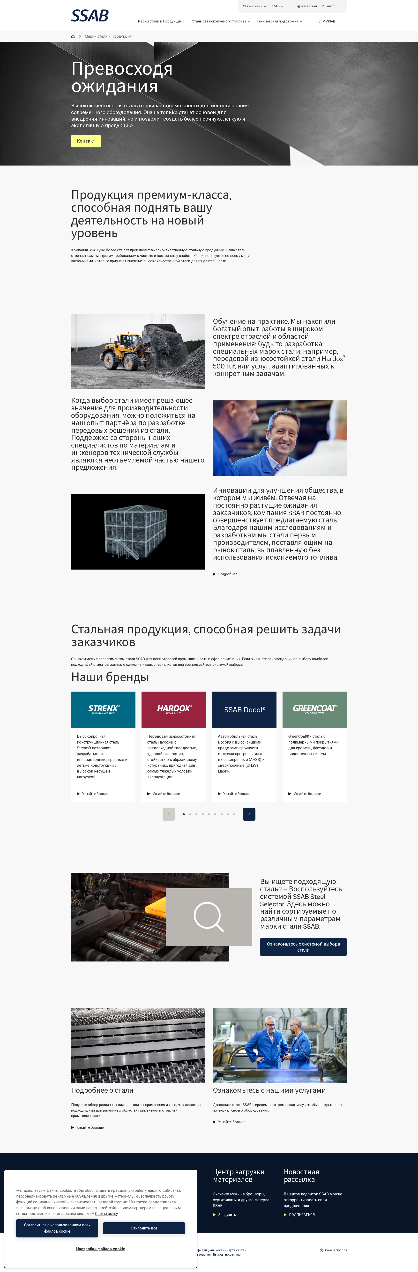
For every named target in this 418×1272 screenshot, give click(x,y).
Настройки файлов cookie (100, 1249)
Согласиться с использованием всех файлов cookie (57, 1228)
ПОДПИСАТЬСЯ (302, 1215)
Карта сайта (236, 1250)
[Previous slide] (169, 814)
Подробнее (228, 574)
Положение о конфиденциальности (198, 1250)
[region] (100, 1218)
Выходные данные (226, 1254)
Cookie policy (106, 1213)
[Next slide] (249, 814)
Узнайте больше (96, 794)
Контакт (86, 141)
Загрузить (227, 1215)
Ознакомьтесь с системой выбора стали (303, 947)
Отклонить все (144, 1228)
